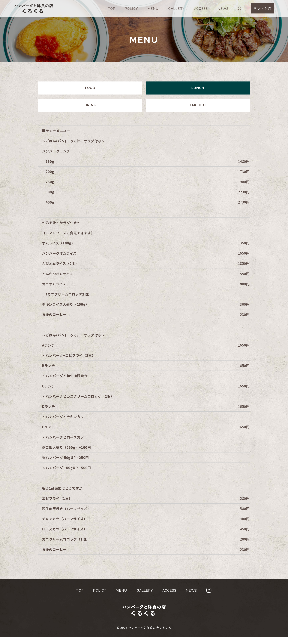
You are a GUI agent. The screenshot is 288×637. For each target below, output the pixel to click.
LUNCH (197, 88)
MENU (153, 8)
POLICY (131, 8)
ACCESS (201, 8)
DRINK (90, 105)
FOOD (90, 88)
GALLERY (176, 8)
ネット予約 (262, 8)
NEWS (223, 8)
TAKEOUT (197, 105)
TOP (111, 8)
